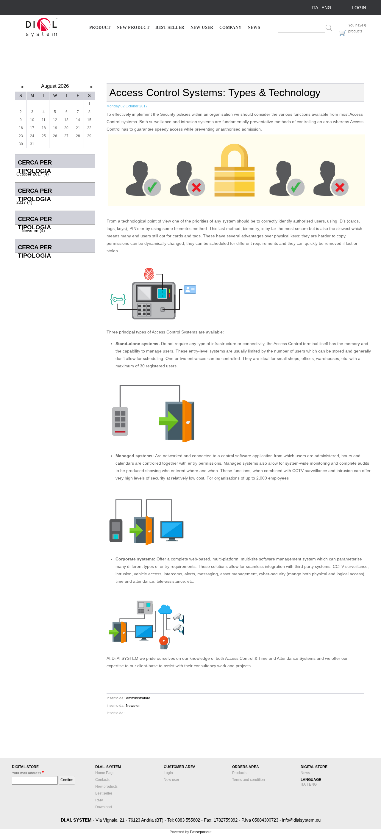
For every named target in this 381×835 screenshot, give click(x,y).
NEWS (254, 27)
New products (106, 786)
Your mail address (28, 772)
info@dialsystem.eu (301, 820)
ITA (315, 8)
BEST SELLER (169, 27)
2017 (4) (24, 202)
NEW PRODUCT (133, 27)
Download (103, 807)
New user (171, 780)
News (305, 773)
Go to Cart (342, 33)
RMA (99, 800)
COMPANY (230, 27)
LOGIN (359, 7)
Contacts (102, 780)
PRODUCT (100, 27)
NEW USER (201, 27)
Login (168, 773)
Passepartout (200, 832)
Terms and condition (248, 780)
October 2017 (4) (32, 174)
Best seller (103, 793)
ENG (326, 8)
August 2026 (55, 86)
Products (239, 773)
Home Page (105, 773)
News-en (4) (33, 230)
